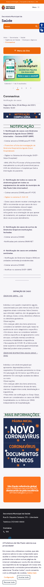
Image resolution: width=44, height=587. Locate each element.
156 (37, 1)
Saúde (23, 37)
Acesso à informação (12, 1)
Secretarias (14, 37)
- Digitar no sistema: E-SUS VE (15, 197)
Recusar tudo (9, 582)
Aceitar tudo (24, 577)
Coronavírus (10, 42)
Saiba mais (31, 573)
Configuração (9, 577)
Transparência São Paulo (27, 1)
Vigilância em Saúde (12, 40)
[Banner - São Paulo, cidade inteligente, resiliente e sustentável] (22, 489)
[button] (31, 88)
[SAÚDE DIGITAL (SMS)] (22, 68)
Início (5, 37)
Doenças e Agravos (29, 40)
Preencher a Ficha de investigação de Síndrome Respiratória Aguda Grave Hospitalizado (19, 148)
